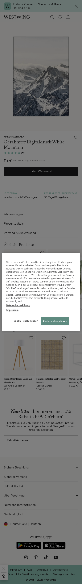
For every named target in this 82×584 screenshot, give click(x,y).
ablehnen (60, 294)
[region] (41, 292)
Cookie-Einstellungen (26, 321)
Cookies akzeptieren (55, 321)
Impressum (12, 310)
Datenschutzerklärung (18, 305)
